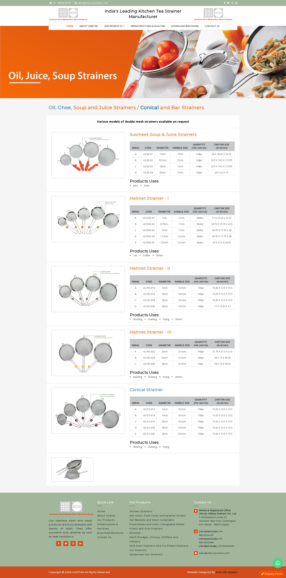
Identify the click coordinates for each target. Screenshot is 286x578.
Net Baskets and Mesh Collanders (151, 519)
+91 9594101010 (226, 546)
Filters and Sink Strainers (146, 528)
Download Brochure (185, 26)
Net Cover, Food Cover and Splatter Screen (157, 515)
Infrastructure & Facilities (148, 26)
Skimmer (135, 532)
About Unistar (88, 26)
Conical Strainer (146, 389)
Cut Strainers (138, 550)
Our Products (113, 26)
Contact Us (212, 26)
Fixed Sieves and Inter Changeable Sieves (157, 524)
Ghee (64, 107)
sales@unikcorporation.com (92, 2)
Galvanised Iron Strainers (146, 554)
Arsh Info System (226, 572)
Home (70, 26)
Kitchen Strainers (140, 511)
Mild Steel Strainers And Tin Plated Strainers (158, 545)
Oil (52, 107)
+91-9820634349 (61, 2)
